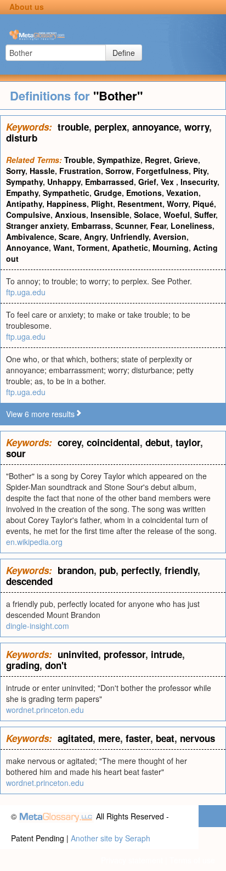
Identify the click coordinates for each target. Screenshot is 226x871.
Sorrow (118, 170)
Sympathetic (66, 192)
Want (62, 247)
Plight (102, 203)
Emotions (144, 192)
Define (123, 52)
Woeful (176, 214)
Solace (146, 214)
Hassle (42, 170)
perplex (110, 126)
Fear (158, 225)
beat (165, 738)
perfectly (140, 570)
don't (56, 665)
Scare (69, 236)
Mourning (170, 247)
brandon (76, 570)
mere (109, 738)
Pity (200, 170)
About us (26, 6)
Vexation (182, 192)
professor (124, 654)
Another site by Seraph (110, 838)
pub (107, 570)
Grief (147, 181)
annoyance (155, 126)
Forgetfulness (162, 170)
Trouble (78, 159)
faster (138, 738)
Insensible (110, 214)
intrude (166, 654)
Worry (177, 203)
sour (16, 453)
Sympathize (118, 159)
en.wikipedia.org (34, 541)
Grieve (186, 159)
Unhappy (64, 181)
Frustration (80, 170)
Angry (95, 236)
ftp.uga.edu (26, 291)
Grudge (108, 192)
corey (69, 442)
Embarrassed (109, 181)
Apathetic (130, 247)
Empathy (22, 192)
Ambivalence (30, 236)
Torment (92, 247)
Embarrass (91, 225)
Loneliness (191, 225)
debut (157, 442)
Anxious (70, 214)
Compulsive (28, 214)
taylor (188, 442)
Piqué (203, 203)
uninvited (78, 654)
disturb (21, 137)
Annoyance (27, 247)
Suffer (205, 214)
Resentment (139, 203)
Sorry (15, 170)
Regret (157, 159)
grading (22, 665)
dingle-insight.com (37, 625)
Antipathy (24, 203)
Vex (168, 181)
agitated (75, 738)
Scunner (130, 225)
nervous (197, 738)
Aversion (170, 236)
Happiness (67, 203)
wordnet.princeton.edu (45, 709)
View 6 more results (40, 413)
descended (29, 581)
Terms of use (192, 860)
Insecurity (198, 181)
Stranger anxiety (36, 225)
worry (196, 126)
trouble (73, 126)
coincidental (113, 442)
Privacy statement (132, 860)
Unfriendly (129, 236)
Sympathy (24, 181)
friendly (181, 570)
